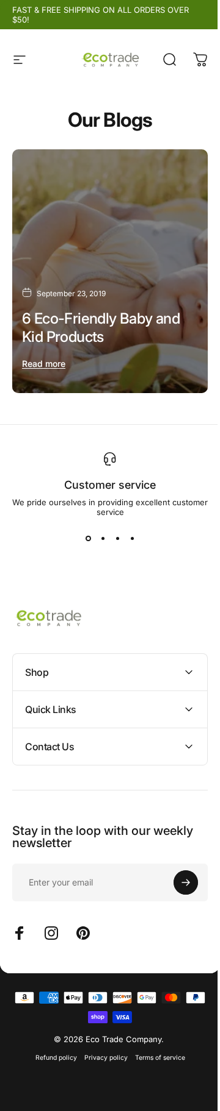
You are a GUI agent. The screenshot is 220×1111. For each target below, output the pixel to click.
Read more (43, 363)
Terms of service (155, 1046)
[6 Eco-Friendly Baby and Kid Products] (110, 271)
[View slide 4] (132, 538)
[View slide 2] (102, 538)
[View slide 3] (117, 538)
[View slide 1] (88, 538)
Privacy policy (101, 1046)
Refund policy (51, 1046)
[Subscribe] (176, 871)
